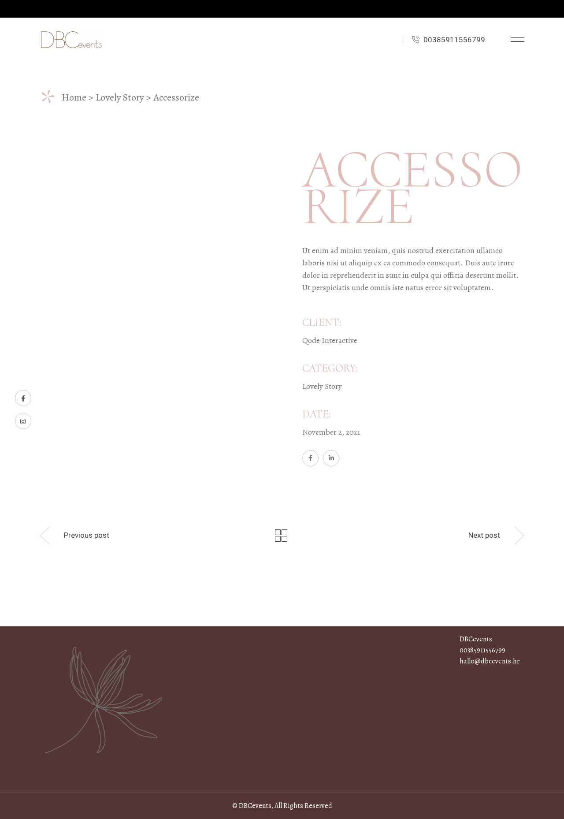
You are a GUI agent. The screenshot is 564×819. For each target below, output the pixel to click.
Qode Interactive (329, 340)
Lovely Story (322, 386)
